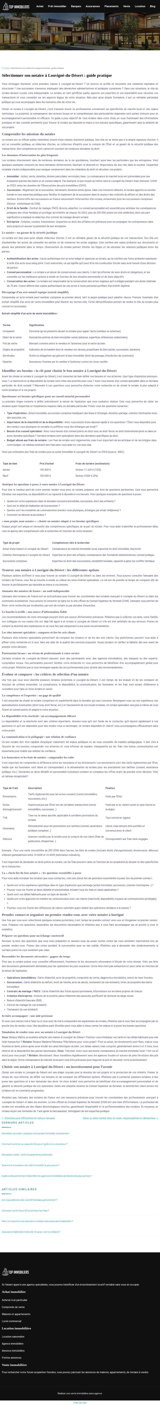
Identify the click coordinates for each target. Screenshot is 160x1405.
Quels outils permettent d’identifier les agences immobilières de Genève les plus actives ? (47, 1176)
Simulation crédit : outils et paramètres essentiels (27, 1154)
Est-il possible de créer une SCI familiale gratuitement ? (29, 1200)
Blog (152, 6)
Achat (39, 6)
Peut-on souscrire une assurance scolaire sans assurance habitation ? (37, 1221)
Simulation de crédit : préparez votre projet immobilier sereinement (35, 1133)
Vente (126, 6)
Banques (76, 6)
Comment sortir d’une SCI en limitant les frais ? (25, 1210)
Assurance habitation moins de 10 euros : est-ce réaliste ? (31, 1232)
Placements (112, 6)
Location (140, 6)
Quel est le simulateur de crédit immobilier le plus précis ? (30, 1165)
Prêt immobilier (57, 6)
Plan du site (80, 1402)
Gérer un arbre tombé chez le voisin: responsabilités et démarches (119, 1118)
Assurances (93, 6)
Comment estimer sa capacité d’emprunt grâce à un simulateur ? (35, 1144)
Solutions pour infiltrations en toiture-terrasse (30, 1118)
